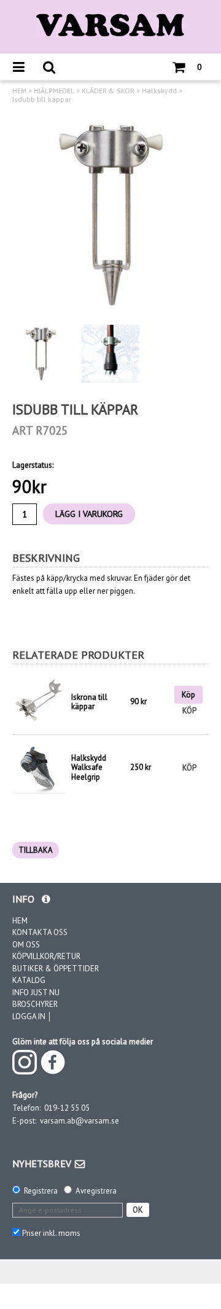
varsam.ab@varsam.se (79, 1121)
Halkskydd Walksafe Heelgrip (88, 767)
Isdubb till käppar (41, 99)
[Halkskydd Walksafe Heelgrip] (38, 766)
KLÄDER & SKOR (108, 91)
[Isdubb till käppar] (110, 214)
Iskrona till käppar (89, 702)
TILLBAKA (35, 850)
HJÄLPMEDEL (54, 91)
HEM (19, 91)
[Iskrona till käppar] (38, 701)
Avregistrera (96, 1191)
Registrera (41, 1191)
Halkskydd (159, 91)
